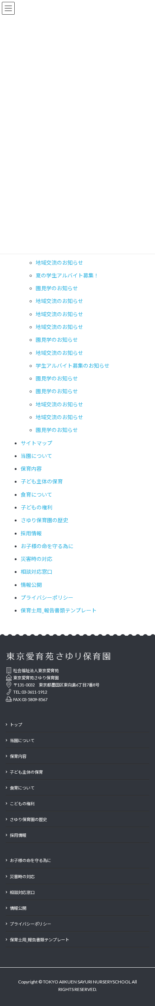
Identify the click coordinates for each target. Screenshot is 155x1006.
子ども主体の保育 (42, 481)
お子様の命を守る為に (47, 546)
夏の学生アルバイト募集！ (67, 275)
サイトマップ (36, 443)
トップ (16, 724)
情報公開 (31, 585)
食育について (36, 494)
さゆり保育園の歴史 (44, 520)
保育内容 (31, 468)
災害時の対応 (36, 559)
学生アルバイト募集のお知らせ (72, 365)
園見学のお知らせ (57, 288)
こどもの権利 (22, 803)
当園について (36, 456)
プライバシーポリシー (47, 597)
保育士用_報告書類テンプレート (59, 610)
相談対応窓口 (36, 571)
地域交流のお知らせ (59, 262)
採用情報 (31, 533)
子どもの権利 (36, 507)
